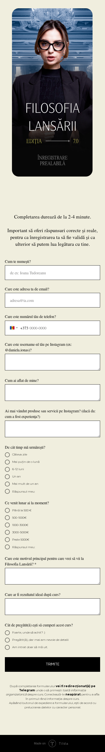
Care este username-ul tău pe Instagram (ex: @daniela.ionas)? (38, 347)
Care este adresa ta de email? (27, 288)
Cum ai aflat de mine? (22, 380)
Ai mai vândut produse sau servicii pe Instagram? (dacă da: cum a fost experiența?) (50, 413)
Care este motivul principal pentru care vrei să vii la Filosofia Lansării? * (44, 561)
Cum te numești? (18, 261)
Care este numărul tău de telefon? (30, 316)
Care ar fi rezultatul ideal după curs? (32, 594)
